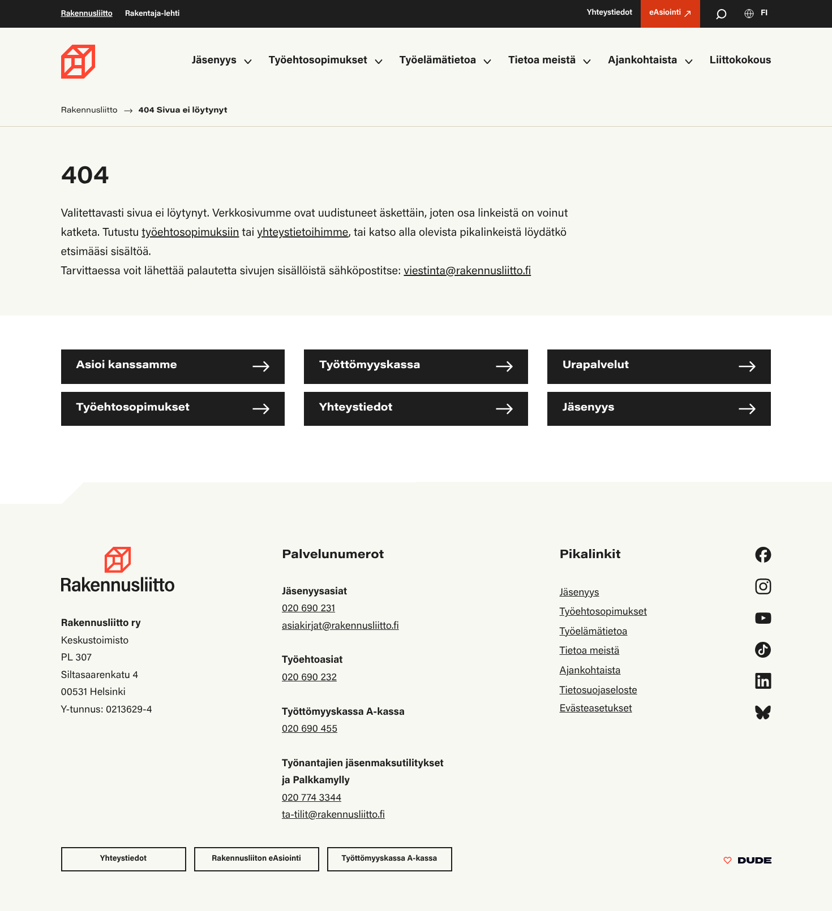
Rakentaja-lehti (152, 14)
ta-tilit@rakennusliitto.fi (333, 815)
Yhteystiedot (355, 408)
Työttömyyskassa (369, 366)
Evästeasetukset (595, 709)
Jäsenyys (589, 408)
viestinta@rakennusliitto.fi (467, 272)
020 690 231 (308, 609)
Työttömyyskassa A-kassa (390, 859)
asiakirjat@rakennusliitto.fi (340, 626)
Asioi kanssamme (126, 366)
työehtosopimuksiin (190, 233)
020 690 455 (309, 729)
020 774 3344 (311, 798)
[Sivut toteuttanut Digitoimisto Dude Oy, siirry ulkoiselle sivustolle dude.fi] (747, 863)
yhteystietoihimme (302, 233)
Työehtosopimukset (133, 408)
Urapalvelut (596, 366)
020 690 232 (309, 678)
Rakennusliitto (87, 14)
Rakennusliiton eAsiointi (256, 859)
